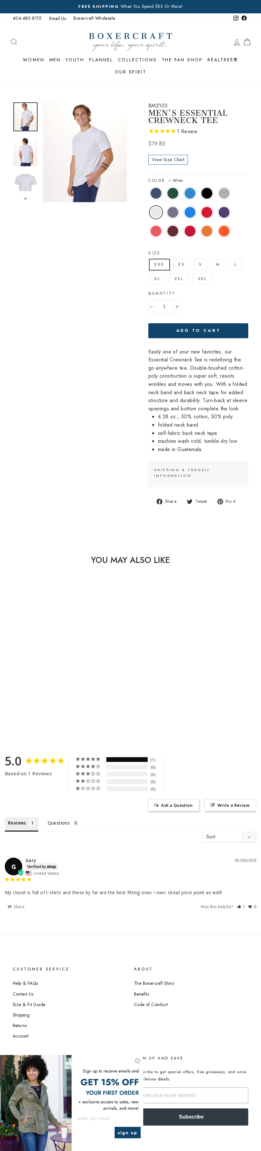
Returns (20, 1025)
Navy (156, 193)
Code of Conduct (151, 1004)
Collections (137, 60)
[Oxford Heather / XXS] (38, 674)
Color (165, 180)
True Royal (190, 193)
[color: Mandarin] (38, 696)
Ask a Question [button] (177, 805)
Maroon (172, 231)
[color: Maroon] (47, 689)
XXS (159, 264)
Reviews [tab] (17, 823)
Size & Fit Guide (29, 1004)
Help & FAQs (25, 983)
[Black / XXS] (29, 674)
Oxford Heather (224, 193)
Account (21, 1036)
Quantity (162, 293)
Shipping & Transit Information (182, 472)
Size (154, 253)
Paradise (156, 231)
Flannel (101, 60)
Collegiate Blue (190, 212)
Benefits (141, 994)
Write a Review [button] (233, 805)
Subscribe (191, 1117)
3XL (202, 279)
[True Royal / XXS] (47, 667)
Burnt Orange (224, 231)
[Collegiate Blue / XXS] (38, 682)
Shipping (21, 1015)
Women (34, 60)
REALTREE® (223, 60)
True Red (207, 212)
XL (157, 279)
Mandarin (207, 231)
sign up (128, 1132)
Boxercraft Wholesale (94, 18)
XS (181, 264)
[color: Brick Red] (29, 696)
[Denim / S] (29, 682)
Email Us (57, 18)
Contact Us (23, 994)
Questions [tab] (59, 823)
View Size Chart (168, 159)
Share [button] (19, 906)
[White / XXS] (47, 674)
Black (207, 193)
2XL (179, 279)
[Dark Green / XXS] (38, 667)
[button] (241, 907)
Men (55, 60)
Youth (75, 60)
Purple (224, 212)
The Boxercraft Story (154, 983)
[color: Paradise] (38, 689)
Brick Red (190, 231)
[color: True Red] (47, 682)
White (156, 212)
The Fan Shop (182, 60)
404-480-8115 (27, 18)
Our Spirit (130, 72)
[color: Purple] (29, 689)
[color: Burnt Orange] (47, 696)
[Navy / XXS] (29, 667)
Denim (172, 212)
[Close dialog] (137, 1061)
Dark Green (172, 193)
